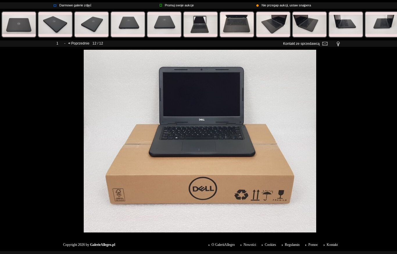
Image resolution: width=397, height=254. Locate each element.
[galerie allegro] (54, 4)
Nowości (250, 245)
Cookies (270, 245)
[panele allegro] (161, 4)
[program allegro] (257, 4)
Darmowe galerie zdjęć (75, 5)
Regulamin (292, 245)
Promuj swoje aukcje (179, 5)
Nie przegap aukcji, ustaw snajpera (286, 5)
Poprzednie (80, 43)
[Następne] (200, 52)
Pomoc (313, 245)
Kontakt (332, 245)
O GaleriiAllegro (223, 245)
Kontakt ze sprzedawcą (301, 44)
